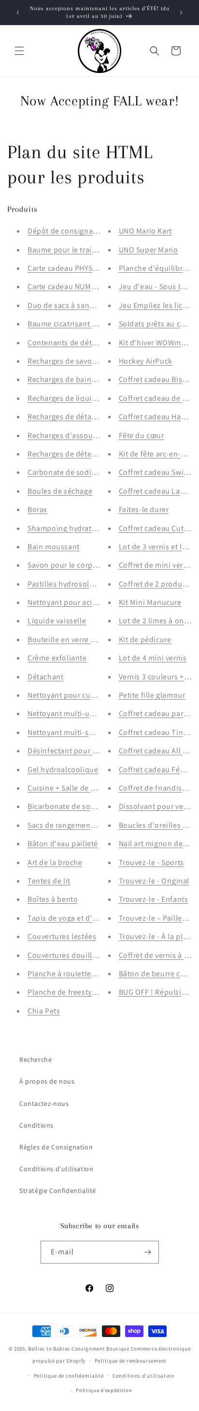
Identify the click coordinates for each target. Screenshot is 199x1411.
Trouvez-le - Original (154, 881)
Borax (37, 509)
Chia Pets (44, 1011)
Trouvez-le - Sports (151, 862)
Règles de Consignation (56, 1147)
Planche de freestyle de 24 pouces (87, 992)
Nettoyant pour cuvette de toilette (86, 695)
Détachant (45, 677)
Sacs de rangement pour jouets (81, 825)
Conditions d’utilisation (56, 1168)
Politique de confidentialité (69, 1375)
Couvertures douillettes (69, 955)
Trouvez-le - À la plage (157, 936)
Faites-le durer (144, 509)
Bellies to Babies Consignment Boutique (78, 1348)
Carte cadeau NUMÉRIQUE (72, 286)
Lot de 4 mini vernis (153, 658)
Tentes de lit (49, 881)
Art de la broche (55, 862)
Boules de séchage (60, 491)
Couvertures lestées (62, 936)
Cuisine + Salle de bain (67, 788)
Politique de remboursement (131, 1360)
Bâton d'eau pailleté (63, 843)
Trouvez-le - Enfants (153, 899)
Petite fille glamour (152, 695)
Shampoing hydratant (65, 528)
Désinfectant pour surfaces (75, 751)
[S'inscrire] (147, 1252)
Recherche (35, 1059)
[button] (19, 50)
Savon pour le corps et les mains (84, 565)
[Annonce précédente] (17, 12)
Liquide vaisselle (57, 621)
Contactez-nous (44, 1103)
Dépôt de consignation (67, 231)
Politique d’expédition (104, 1390)
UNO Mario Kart (145, 231)
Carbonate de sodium (65, 472)
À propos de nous (47, 1081)
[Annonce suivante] (181, 12)
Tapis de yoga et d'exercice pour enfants (98, 918)
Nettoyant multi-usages (68, 713)
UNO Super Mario (148, 250)
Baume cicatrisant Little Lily (76, 324)
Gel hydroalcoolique (63, 769)
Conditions (36, 1125)
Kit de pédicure (145, 639)
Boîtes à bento (53, 899)
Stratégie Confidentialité (57, 1190)
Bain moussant (54, 547)
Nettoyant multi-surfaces (71, 732)
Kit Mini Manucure (150, 602)
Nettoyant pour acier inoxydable (84, 602)
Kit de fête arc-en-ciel (156, 454)
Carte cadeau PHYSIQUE (69, 268)
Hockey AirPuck (145, 361)
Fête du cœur (141, 435)
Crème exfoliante (57, 658)
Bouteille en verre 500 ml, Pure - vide (91, 639)
